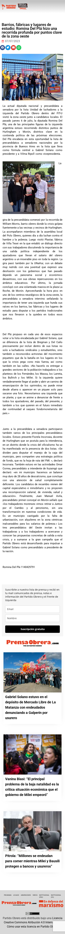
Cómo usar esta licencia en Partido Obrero (32, 926)
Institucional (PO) (56, 896)
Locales (16, 895)
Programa (7, 895)
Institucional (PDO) (44, 896)
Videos (35, 895)
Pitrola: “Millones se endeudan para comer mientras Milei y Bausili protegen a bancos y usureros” (32, 861)
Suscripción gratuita (33, 629)
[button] (2, 47)
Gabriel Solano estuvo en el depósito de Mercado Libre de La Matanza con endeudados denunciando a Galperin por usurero (30, 707)
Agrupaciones (26, 895)
